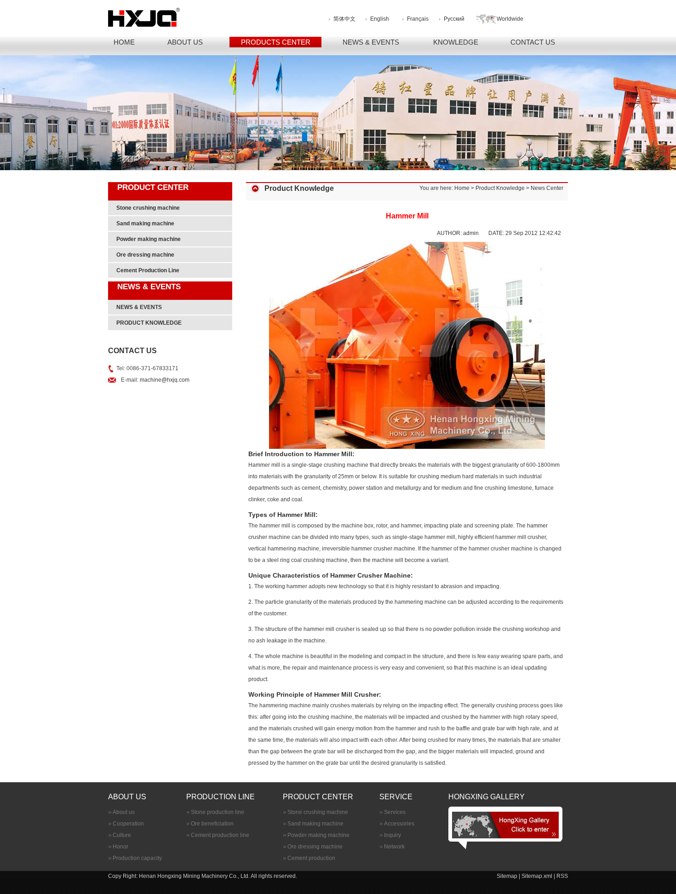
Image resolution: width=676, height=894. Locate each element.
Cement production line (220, 835)
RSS (562, 876)
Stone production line (217, 812)
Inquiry (392, 835)
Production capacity (137, 858)
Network (394, 846)
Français (418, 19)
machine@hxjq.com (164, 380)
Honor (120, 846)
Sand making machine (145, 223)
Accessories (399, 823)
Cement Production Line (147, 270)
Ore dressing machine (145, 255)
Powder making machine (148, 239)
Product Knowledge (500, 188)
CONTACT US (532, 42)
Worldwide (510, 19)
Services (395, 812)
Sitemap (508, 876)
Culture (122, 835)
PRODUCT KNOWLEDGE (149, 323)
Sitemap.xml (536, 876)
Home (462, 188)
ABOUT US (185, 42)
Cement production (311, 858)
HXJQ (189, 17)
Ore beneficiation (212, 823)
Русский (454, 19)
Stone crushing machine (148, 208)
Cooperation (128, 823)
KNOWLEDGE (455, 42)
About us (124, 812)
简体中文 (344, 19)
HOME (124, 42)
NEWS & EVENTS (371, 42)
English (379, 19)
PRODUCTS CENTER (275, 42)
